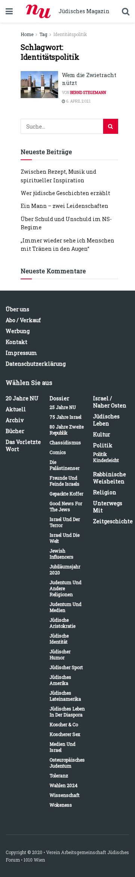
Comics (58, 452)
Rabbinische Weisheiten (109, 478)
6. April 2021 (77, 101)
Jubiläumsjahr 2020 (65, 569)
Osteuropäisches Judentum (67, 763)
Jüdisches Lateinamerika (65, 696)
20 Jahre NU (22, 398)
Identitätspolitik (70, 34)
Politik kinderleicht (106, 457)
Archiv (15, 420)
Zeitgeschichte (113, 521)
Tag (43, 34)
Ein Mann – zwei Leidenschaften (64, 205)
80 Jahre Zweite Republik (67, 430)
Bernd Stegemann (88, 92)
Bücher (15, 431)
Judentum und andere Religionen (65, 588)
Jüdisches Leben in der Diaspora (67, 712)
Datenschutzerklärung (36, 363)
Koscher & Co (64, 724)
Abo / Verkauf (23, 320)
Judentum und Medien (65, 607)
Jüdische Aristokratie (62, 623)
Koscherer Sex (65, 734)
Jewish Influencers (62, 554)
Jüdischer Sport (66, 667)
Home (27, 34)
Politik (102, 445)
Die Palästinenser (65, 465)
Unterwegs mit (107, 507)
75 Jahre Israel (65, 417)
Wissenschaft (65, 795)
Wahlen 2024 (64, 785)
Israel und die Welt (65, 538)
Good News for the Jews (66, 506)
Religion (104, 492)
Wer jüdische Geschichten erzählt (65, 193)
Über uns (17, 309)
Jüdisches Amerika (60, 680)
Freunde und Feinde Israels (65, 481)
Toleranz (59, 775)
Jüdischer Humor (60, 654)
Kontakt (16, 341)
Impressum (21, 352)
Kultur (101, 434)
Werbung (18, 331)
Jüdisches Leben (106, 420)
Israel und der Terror (65, 522)
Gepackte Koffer (66, 494)
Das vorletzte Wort (23, 445)
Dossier (59, 398)
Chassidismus (65, 442)
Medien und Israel (62, 747)
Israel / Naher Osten (109, 402)
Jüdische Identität (59, 639)
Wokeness (61, 805)
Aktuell (16, 409)
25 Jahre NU (63, 407)
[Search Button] (110, 126)
